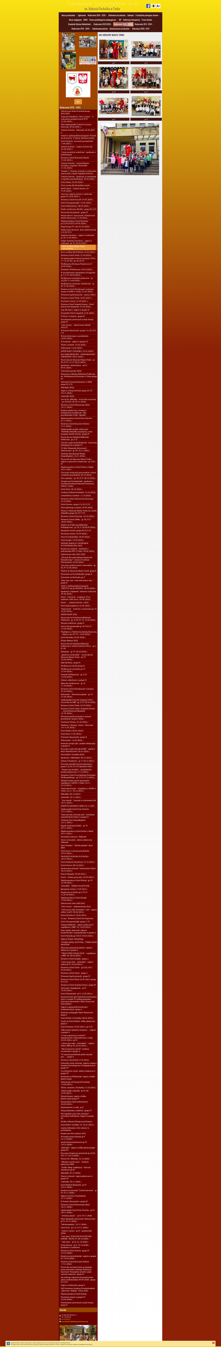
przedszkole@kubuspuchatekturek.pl (75, 1321)
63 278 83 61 (66, 1319)
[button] (69, 15)
